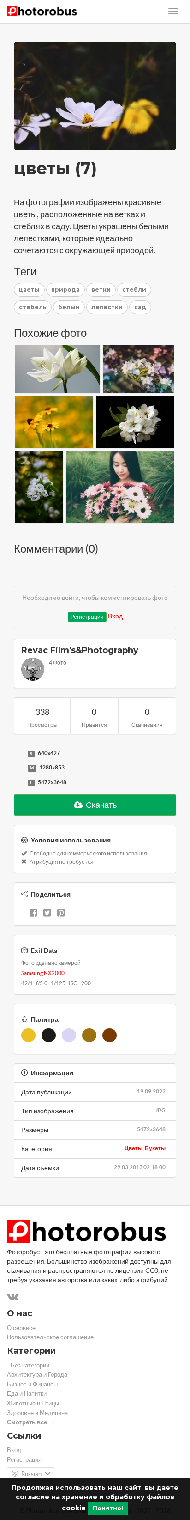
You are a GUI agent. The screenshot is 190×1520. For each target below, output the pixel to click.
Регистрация (87, 617)
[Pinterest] (61, 913)
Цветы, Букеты (145, 1148)
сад (140, 307)
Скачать (100, 805)
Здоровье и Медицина (37, 1413)
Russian (31, 1474)
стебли (134, 289)
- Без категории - (30, 1365)
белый (69, 307)
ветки (101, 289)
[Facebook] (33, 913)
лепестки (107, 307)
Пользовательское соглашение (50, 1337)
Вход (115, 616)
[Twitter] (47, 913)
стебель (33, 307)
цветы (29, 289)
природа (65, 289)
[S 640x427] (18, 753)
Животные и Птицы (33, 1403)
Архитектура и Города (37, 1374)
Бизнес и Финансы (32, 1384)
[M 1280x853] (18, 768)
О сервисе (21, 1328)
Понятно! (108, 1508)
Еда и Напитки (27, 1393)
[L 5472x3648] (18, 782)
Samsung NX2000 (43, 973)
